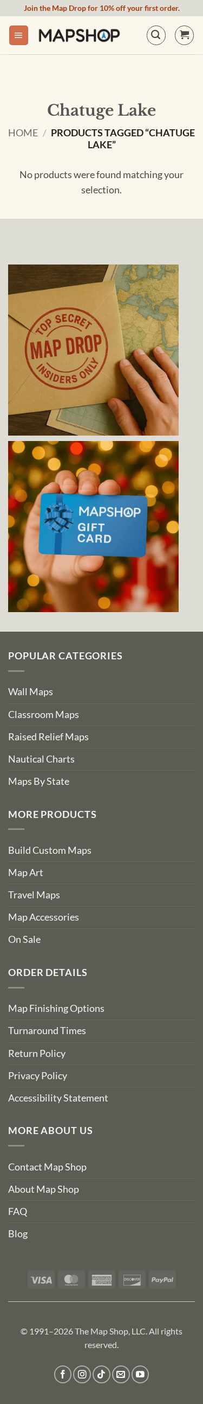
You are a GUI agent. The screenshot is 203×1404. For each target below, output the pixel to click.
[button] (18, 35)
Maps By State (38, 781)
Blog (18, 1233)
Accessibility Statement (58, 1098)
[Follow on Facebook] (63, 1374)
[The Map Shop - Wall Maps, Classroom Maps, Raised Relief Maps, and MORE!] (79, 35)
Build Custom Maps (49, 850)
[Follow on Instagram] (82, 1374)
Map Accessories (43, 917)
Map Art (25, 872)
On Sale (24, 939)
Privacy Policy (37, 1075)
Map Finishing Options (56, 1008)
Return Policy (37, 1053)
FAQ (17, 1211)
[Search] (156, 35)
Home (23, 132)
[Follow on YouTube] (140, 1374)
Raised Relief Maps (48, 736)
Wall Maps (30, 691)
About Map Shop (43, 1189)
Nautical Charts (41, 759)
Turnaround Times (47, 1030)
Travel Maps (34, 895)
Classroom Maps (43, 714)
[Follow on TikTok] (101, 1374)
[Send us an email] (121, 1374)
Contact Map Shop (47, 1167)
